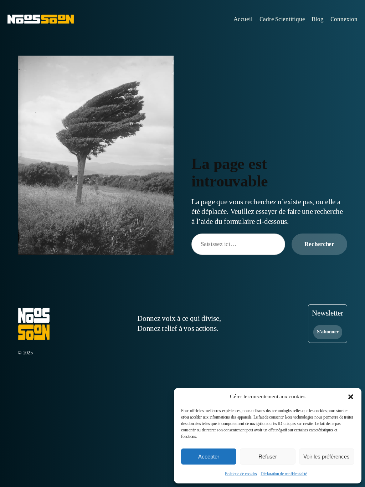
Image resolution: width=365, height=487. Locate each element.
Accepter (208, 456)
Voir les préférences (326, 456)
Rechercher (319, 244)
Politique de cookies (241, 473)
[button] (350, 396)
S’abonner (328, 331)
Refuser (267, 456)
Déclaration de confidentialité (284, 473)
